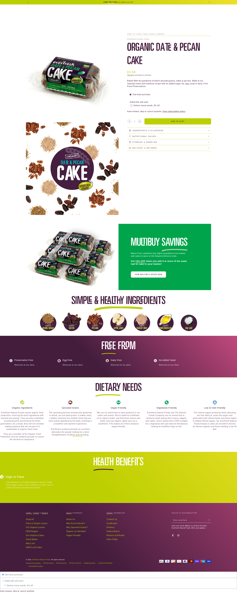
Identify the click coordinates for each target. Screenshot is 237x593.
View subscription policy (173, 111)
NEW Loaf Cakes (34, 547)
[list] (118, 363)
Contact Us (112, 519)
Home (129, 34)
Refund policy (48, 563)
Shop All (30, 519)
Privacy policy (61, 563)
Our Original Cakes (35, 535)
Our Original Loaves (35, 527)
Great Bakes (32, 539)
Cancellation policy (36, 566)
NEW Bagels (32, 531)
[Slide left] (28, 2)
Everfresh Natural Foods (138, 39)
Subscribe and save (13, 581)
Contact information (105, 563)
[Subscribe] (209, 520)
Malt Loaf (30, 543)
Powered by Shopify (33, 563)
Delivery (110, 527)
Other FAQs (112, 539)
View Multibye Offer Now (148, 274)
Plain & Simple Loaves (37, 523)
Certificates (112, 523)
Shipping (130, 75)
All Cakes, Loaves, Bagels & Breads (148, 34)
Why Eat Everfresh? (75, 523)
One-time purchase (13, 575)
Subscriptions (113, 531)
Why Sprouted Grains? (77, 527)
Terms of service (75, 563)
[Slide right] (209, 2)
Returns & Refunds (115, 535)
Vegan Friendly (73, 535)
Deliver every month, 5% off (19, 585)
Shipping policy (89, 563)
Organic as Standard (76, 531)
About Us (70, 519)
